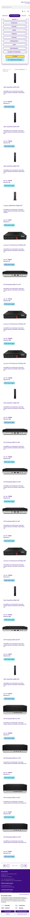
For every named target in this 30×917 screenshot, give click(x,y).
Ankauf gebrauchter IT (6, 885)
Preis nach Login (9, 106)
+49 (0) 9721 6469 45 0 (8, 879)
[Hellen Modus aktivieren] (22, 11)
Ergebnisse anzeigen (15, 59)
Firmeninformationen (6, 892)
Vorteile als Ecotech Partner (8, 887)
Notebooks (5, 15)
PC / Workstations (14, 15)
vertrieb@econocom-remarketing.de (12, 880)
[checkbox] (2, 905)
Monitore (24, 15)
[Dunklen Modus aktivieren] (28, 11)
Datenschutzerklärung (24, 894)
